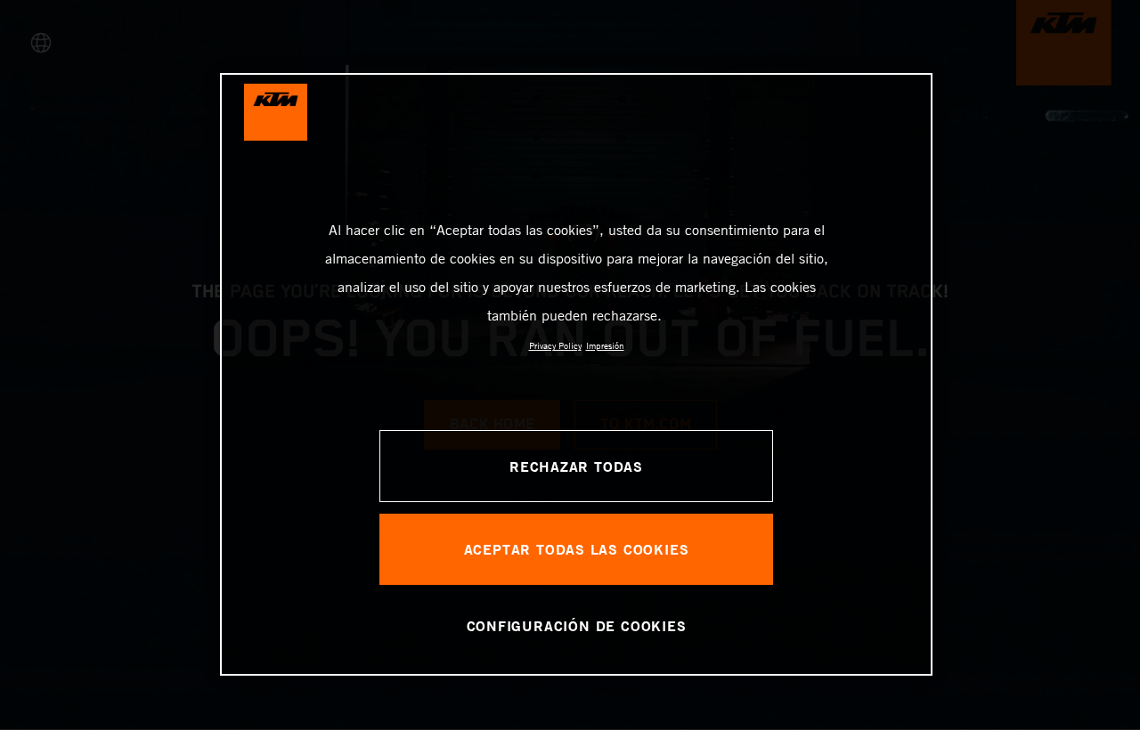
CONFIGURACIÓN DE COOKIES (577, 625)
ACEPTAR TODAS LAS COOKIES (576, 548)
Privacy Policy (555, 345)
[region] (576, 374)
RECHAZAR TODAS (576, 466)
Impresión (605, 345)
